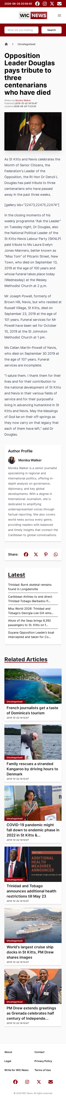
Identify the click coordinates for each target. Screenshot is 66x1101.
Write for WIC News (16, 1070)
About (8, 1052)
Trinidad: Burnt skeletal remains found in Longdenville (30, 587)
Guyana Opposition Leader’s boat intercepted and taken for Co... (31, 635)
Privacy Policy (43, 1061)
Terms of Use (42, 1070)
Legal (7, 1061)
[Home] (6, 44)
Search (51, 29)
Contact (39, 1052)
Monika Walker (23, 100)
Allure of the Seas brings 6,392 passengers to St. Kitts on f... (29, 623)
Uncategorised (26, 44)
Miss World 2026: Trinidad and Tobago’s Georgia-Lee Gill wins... (31, 611)
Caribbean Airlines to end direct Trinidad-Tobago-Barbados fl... (30, 599)
